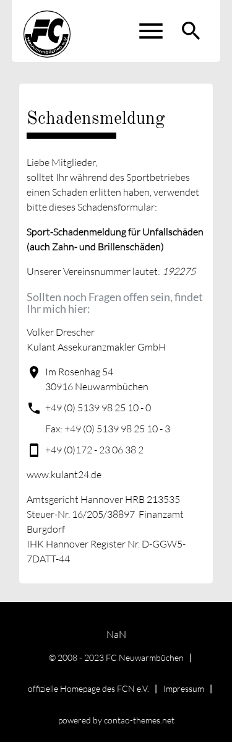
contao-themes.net (139, 720)
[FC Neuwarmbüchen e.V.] (47, 31)
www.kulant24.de (64, 474)
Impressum (183, 688)
